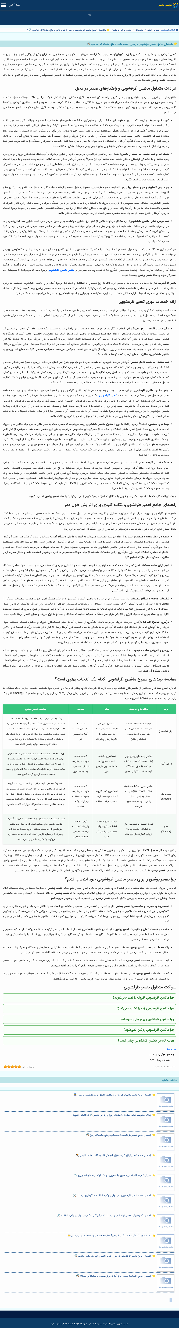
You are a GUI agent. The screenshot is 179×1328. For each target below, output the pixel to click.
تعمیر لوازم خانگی (122, 30)
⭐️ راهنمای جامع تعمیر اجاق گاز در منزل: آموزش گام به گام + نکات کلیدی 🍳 (115, 1155)
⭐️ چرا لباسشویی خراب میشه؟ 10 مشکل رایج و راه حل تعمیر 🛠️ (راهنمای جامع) (114, 1115)
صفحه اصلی (153, 30)
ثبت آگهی (14, 5)
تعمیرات (139, 30)
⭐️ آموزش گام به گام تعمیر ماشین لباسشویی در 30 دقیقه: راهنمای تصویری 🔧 (114, 1175)
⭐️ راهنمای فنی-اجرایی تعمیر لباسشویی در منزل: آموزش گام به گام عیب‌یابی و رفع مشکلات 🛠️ (106, 1216)
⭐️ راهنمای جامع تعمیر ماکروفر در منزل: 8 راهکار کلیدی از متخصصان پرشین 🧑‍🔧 (114, 1095)
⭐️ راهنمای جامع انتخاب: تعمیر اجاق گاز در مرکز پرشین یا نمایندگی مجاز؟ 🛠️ (115, 1276)
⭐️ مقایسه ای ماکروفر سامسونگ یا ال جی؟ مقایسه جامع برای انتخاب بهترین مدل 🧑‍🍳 (111, 1236)
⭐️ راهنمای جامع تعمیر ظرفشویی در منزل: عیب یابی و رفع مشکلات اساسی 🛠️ (69, 30)
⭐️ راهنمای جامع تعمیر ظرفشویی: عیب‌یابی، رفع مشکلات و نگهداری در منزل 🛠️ (114, 1196)
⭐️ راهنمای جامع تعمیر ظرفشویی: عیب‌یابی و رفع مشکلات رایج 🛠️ (120, 1135)
